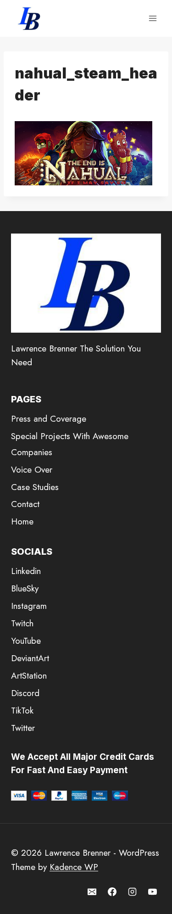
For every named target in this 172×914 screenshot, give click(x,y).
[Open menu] (152, 18)
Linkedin (26, 571)
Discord (25, 693)
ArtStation (29, 675)
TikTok (22, 710)
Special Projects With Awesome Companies (69, 444)
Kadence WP (74, 867)
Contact (25, 504)
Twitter (23, 728)
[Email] (92, 891)
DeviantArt (30, 658)
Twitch (22, 623)
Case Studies (35, 487)
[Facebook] (112, 891)
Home (22, 521)
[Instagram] (132, 891)
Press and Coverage (48, 418)
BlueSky (25, 588)
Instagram (29, 606)
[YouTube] (152, 891)
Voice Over (31, 469)
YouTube (26, 641)
